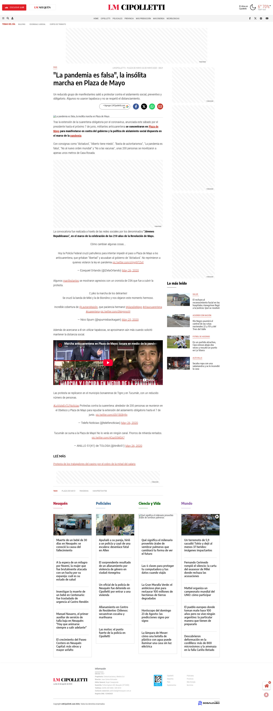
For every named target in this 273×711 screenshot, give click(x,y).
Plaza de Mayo (134, 68)
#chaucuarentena (152, 307)
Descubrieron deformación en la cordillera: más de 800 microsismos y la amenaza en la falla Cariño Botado (200, 642)
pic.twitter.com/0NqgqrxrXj (115, 311)
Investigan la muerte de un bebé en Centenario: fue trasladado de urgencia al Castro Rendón (72, 596)
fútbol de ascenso (201, 337)
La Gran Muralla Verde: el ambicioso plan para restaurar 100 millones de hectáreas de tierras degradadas (157, 591)
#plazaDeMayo (134, 307)
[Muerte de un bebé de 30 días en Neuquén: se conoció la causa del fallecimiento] (72, 525)
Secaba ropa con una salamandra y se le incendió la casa (206, 366)
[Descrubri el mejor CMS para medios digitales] (209, 705)
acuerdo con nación (202, 315)
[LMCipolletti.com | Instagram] (261, 18)
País (55, 67)
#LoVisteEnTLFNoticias (66, 405)
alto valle (197, 358)
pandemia (75, 135)
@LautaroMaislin (88, 307)
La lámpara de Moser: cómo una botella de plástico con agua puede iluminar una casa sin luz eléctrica (157, 639)
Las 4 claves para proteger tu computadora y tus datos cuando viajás (158, 569)
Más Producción (143, 18)
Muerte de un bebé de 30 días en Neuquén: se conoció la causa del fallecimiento (71, 545)
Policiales (117, 18)
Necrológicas (173, 18)
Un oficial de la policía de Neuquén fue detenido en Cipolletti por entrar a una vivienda (115, 590)
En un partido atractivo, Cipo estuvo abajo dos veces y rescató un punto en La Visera (205, 346)
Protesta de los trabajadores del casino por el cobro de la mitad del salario (94, 464)
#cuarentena (93, 311)
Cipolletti (105, 18)
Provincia (129, 18)
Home (96, 18)
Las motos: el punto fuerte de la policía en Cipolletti (112, 632)
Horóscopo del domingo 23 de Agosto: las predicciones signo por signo (156, 615)
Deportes (170, 679)
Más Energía (158, 18)
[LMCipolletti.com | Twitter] (256, 18)
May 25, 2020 (130, 319)
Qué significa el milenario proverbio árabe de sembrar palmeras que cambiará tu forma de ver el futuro (157, 546)
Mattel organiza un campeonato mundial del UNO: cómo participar (199, 591)
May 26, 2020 (130, 270)
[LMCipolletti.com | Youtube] (267, 18)
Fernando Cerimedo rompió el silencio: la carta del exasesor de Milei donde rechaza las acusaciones (200, 569)
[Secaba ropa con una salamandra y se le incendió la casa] (178, 363)
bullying (21, 24)
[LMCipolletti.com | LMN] (42, 7)
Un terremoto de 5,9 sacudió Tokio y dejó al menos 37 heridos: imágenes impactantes (198, 545)
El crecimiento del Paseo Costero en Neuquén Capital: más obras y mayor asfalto (71, 644)
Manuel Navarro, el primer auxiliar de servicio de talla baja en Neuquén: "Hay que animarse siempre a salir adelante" (72, 620)
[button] (3, 18)
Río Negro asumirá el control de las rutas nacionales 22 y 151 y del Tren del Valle (204, 325)
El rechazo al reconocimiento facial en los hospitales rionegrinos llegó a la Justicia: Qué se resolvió (206, 303)
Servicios (190, 685)
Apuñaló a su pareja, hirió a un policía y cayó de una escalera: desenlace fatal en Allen (114, 545)
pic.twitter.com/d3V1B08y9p (111, 414)
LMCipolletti (119, 68)
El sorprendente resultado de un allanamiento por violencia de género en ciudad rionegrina (115, 567)
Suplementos (171, 685)
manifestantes (71, 280)
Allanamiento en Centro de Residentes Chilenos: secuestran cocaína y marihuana (113, 612)
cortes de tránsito (58, 24)
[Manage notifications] (266, 695)
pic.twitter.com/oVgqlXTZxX (128, 262)
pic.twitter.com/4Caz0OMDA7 (108, 437)
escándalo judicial (38, 24)
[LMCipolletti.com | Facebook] (250, 18)
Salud (196, 294)
